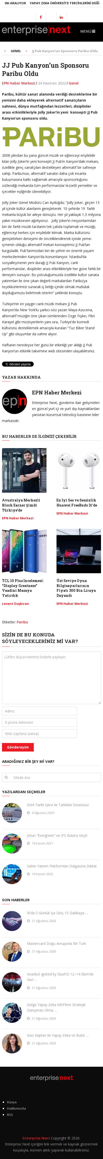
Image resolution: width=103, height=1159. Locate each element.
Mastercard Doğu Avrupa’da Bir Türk (56, 943)
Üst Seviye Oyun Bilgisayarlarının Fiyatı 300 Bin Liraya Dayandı (76, 588)
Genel (73, 83)
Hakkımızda (16, 1108)
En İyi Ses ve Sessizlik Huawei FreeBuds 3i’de (76, 503)
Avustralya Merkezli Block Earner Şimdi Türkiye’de (21, 505)
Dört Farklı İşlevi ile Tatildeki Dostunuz (58, 804)
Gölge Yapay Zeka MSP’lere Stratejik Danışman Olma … (56, 1007)
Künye (12, 1102)
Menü (85, 31)
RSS (10, 1114)
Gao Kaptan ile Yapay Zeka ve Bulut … (57, 1035)
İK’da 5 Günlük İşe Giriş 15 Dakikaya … (57, 912)
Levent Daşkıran (15, 603)
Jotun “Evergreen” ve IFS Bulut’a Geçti (57, 835)
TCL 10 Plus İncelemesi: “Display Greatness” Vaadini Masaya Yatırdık (23, 588)
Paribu (22, 622)
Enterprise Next (36, 1138)
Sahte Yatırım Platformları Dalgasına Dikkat (62, 866)
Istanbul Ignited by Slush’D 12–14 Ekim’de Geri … (60, 977)
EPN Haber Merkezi (18, 83)
